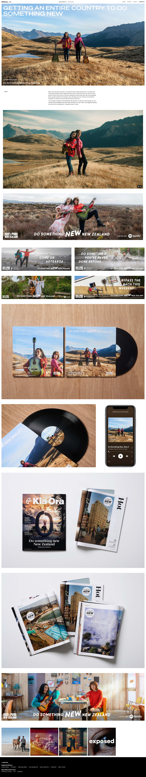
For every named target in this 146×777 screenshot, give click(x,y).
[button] (123, 1)
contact (142, 1)
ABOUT (135, 1)
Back (6, 91)
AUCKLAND (71, 1)
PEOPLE (129, 1)
